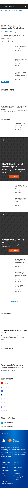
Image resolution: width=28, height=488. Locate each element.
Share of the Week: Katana (20, 46)
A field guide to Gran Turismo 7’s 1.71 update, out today (21, 186)
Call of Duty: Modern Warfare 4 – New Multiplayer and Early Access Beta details (12, 27)
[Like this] (12, 41)
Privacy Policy (5, 467)
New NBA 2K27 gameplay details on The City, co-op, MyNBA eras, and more (20, 260)
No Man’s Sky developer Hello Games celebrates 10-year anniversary (7, 107)
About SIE (4, 465)
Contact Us (17, 473)
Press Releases (5, 470)
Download (10, 342)
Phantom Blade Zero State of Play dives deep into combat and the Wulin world (21, 73)
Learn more (14, 250)
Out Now (14, 176)
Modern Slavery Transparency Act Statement (19, 477)
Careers (16, 470)
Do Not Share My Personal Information (7, 482)
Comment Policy (5, 462)
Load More (13, 301)
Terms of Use (18, 465)
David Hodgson (8, 31)
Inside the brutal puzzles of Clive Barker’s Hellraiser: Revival (20, 199)
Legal (2, 473)
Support (16, 462)
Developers (4, 476)
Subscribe (3, 342)
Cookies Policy (18, 467)
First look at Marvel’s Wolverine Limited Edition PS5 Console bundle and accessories (13, 366)
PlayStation (9, 6)
